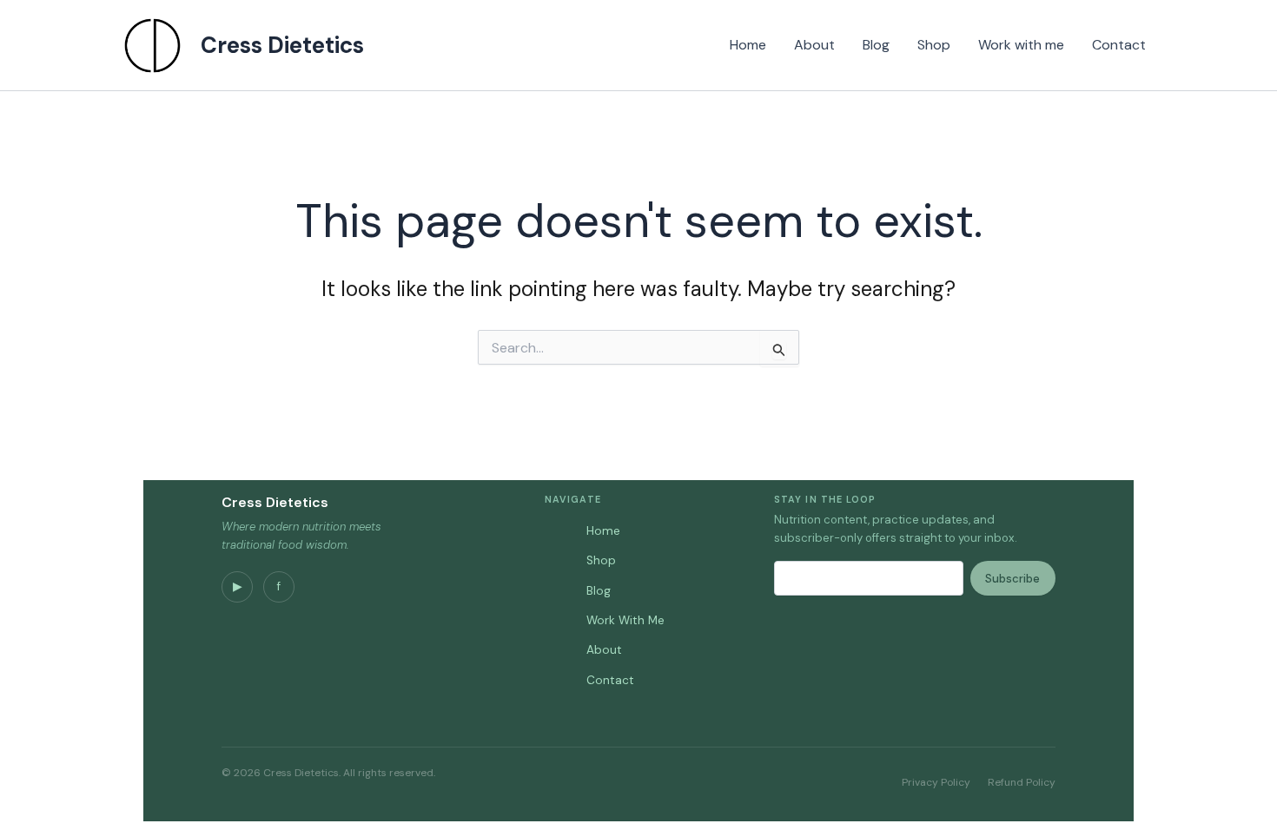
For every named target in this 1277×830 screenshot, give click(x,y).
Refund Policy (1021, 782)
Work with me (1021, 45)
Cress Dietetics (282, 45)
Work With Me (625, 620)
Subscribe (1012, 578)
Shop (933, 45)
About (814, 45)
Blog (876, 45)
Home (748, 45)
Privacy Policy (936, 782)
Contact (1119, 45)
